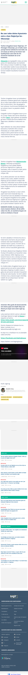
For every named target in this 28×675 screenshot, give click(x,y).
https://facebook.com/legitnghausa (13, 338)
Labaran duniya (4, 476)
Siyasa (2, 460)
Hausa (22, 316)
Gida (2, 27)
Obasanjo (4, 61)
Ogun (8, 117)
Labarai (7, 27)
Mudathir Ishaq (18, 41)
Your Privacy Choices (16, 674)
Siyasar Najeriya (17, 397)
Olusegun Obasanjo (6, 397)
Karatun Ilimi (4, 399)
